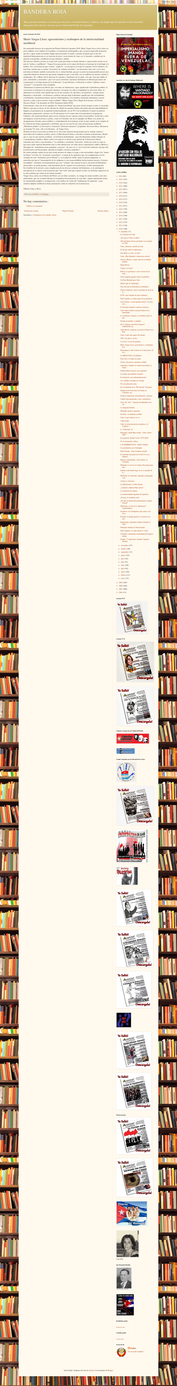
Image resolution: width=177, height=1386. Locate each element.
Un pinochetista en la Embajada (131, 448)
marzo (123, 572)
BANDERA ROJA (45, 11)
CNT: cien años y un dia (128, 338)
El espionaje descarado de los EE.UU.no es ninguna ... (135, 455)
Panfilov (133, 1348)
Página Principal (68, 211)
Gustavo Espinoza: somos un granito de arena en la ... (136, 291)
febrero (123, 575)
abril (123, 568)
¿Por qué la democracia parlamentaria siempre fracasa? (136, 502)
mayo (123, 565)
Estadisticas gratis (120, 1327)
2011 (121, 225)
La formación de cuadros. (129, 491)
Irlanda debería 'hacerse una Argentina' (133, 370)
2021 (121, 192)
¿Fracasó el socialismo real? (129, 497)
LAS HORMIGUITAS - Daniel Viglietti (134, 444)
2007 (121, 589)
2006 (121, 592)
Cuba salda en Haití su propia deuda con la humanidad (134, 311)
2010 (121, 229)
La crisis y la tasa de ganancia (130, 341)
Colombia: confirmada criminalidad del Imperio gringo (136, 535)
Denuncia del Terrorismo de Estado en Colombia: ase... (133, 391)
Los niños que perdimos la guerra (131, 374)
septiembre (125, 552)
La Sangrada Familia (127, 407)
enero (123, 578)
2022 (121, 189)
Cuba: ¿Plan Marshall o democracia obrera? (135, 256)
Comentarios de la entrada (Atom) (44, 215)
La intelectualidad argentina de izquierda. (134, 494)
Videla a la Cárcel (126, 268)
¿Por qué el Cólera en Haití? (130, 238)
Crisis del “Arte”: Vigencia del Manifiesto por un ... (135, 403)
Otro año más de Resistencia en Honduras (134, 286)
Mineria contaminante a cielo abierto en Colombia (133, 461)
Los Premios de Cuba (127, 234)
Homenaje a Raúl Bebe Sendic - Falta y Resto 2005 (135, 433)
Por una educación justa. (128, 384)
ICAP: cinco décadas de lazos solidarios (133, 295)
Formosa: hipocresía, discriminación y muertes (136, 396)
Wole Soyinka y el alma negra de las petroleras (136, 298)
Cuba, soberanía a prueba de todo (131, 246)
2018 (121, 202)
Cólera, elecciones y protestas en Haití (133, 362)
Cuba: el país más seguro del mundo (132, 335)
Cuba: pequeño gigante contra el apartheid (134, 277)
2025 (121, 179)
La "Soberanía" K (126, 429)
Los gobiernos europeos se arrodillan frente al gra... (136, 317)
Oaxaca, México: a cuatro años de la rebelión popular (135, 260)
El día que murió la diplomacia (131, 249)
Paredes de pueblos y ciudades (130, 321)
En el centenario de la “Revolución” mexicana (136, 387)
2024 (121, 183)
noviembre (125, 545)
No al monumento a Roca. (129, 441)
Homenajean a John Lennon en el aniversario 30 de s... (136, 351)
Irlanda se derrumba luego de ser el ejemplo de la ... (136, 471)
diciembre (124, 231)
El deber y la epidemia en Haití (131, 414)
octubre (123, 549)
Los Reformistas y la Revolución (131, 484)
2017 (121, 206)
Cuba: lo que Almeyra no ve (130, 417)
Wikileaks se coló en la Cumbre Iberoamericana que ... (136, 466)
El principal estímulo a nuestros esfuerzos (134, 307)
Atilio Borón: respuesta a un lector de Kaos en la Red (137, 331)
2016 (121, 209)
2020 (121, 196)
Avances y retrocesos (127, 481)
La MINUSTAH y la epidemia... (131, 355)
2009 (121, 582)
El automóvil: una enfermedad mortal (133, 377)
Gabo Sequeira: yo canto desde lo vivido (134, 530)
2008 (121, 586)
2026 (121, 176)
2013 (121, 219)
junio (123, 562)
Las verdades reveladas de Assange (132, 380)
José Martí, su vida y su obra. (130, 253)
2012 (121, 222)
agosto (123, 555)
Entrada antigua (103, 211)
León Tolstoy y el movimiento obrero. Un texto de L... (136, 303)
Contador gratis (120, 1339)
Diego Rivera (124, 265)
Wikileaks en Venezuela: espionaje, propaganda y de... (136, 476)
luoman (91, 1370)
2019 (121, 199)
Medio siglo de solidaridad (129, 283)
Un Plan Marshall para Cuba (130, 280)
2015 (121, 212)
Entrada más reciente (31, 211)
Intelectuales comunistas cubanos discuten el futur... (135, 523)
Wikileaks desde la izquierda (130, 411)
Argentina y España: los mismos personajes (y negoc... (136, 366)
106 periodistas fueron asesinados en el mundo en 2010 (136, 242)
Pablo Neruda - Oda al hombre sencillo (133, 451)
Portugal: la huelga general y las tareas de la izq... (135, 517)
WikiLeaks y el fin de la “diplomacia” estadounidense (133, 507)
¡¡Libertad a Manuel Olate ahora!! (132, 487)
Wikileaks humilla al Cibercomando (132, 527)
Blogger (110, 1370)
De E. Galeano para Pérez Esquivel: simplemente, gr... (132, 325)
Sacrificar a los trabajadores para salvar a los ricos (135, 512)
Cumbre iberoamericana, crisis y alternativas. (135, 399)
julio (123, 558)
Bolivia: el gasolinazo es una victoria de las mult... (135, 272)
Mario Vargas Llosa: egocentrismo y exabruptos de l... (136, 346)
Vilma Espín (124, 421)
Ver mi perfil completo (135, 1351)
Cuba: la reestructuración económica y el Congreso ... (134, 425)
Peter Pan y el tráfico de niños (130, 359)
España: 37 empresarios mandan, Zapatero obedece (134, 540)
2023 (121, 186)
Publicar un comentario (34, 206)
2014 (121, 215)
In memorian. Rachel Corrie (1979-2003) (134, 438)
